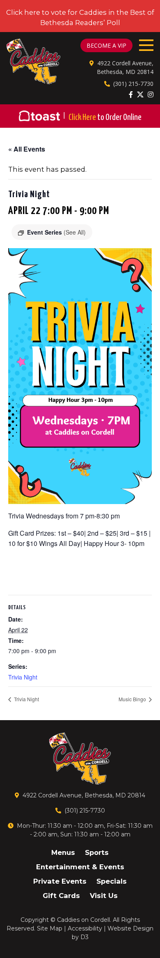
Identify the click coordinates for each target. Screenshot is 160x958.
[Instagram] (150, 94)
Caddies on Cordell (83, 919)
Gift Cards (61, 895)
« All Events (26, 149)
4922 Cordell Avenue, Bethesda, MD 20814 (84, 795)
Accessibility (85, 928)
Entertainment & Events (80, 867)
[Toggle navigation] (146, 45)
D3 (84, 937)
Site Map (49, 928)
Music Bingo (133, 698)
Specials (111, 881)
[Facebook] (131, 94)
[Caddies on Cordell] (33, 61)
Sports (97, 852)
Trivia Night (22, 677)
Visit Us (104, 895)
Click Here (105, 117)
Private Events (60, 881)
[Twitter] (140, 94)
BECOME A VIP (106, 45)
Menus (63, 852)
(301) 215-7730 (133, 84)
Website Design (130, 928)
